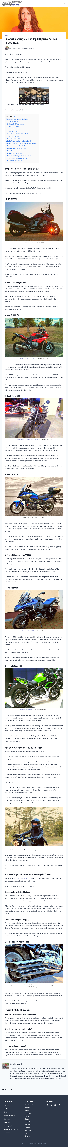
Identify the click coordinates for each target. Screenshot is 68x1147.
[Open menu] (60, 3)
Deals (27, 1116)
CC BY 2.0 (31, 358)
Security (27, 1136)
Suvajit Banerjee (15, 48)
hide (15, 116)
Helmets (28, 1122)
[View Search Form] (64, 3)
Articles (7, 35)
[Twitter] (51, 1105)
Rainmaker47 (23, 709)
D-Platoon (23, 631)
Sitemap (7, 1122)
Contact (7, 1119)
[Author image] (7, 48)
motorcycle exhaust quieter (22, 879)
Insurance (28, 1125)
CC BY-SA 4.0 (34, 439)
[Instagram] (55, 1105)
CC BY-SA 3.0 (30, 631)
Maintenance (29, 1130)
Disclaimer (7, 1133)
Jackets (27, 1127)
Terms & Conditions (11, 1129)
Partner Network (9, 1115)
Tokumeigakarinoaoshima (23, 439)
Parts (26, 1133)
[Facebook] (47, 1105)
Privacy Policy (8, 1126)
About (6, 1109)
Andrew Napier (24, 358)
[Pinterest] (59, 1105)
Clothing (28, 1113)
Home (6, 1105)
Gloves (27, 1119)
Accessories (29, 1105)
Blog (5, 1112)
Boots (27, 1110)
